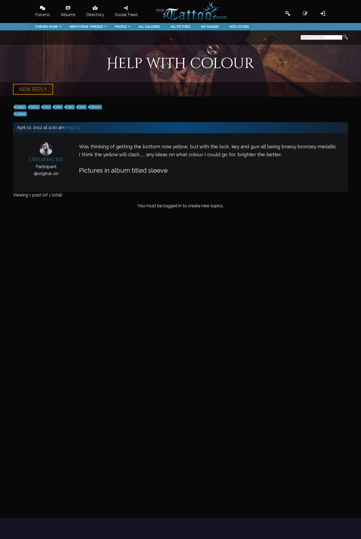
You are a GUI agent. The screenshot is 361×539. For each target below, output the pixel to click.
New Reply (33, 89)
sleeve (95, 106)
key (47, 106)
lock (58, 106)
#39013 (73, 127)
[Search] (345, 37)
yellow (21, 113)
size (82, 106)
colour (21, 106)
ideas (34, 106)
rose (70, 106)
